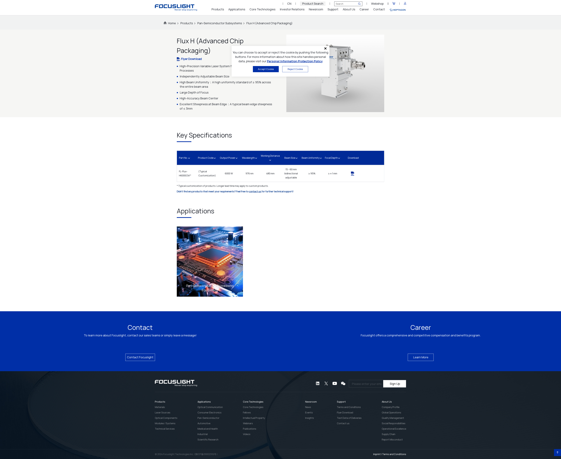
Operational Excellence (394, 428)
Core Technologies (262, 9)
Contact (379, 9)
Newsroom (316, 9)
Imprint (377, 454)
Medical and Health (208, 428)
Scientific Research (208, 439)
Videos (246, 434)
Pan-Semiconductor (208, 418)
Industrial (203, 434)
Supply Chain (388, 434)
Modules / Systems (165, 423)
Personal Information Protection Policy (295, 61)
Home (172, 23)
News (308, 407)
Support (333, 9)
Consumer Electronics (209, 412)
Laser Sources (162, 412)
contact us (255, 191)
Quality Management (393, 418)
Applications (236, 9)
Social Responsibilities (393, 423)
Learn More (420, 357)
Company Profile (390, 407)
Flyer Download (191, 59)
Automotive (204, 423)
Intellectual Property (254, 418)
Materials (160, 407)
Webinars (248, 423)
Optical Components (166, 418)
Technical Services (165, 428)
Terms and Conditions (349, 407)
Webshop (377, 4)
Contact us (343, 423)
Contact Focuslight (140, 357)
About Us (349, 9)
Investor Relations (292, 9)
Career (364, 9)
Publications (249, 428)
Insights (309, 418)
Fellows (247, 412)
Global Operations (391, 412)
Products (218, 9)
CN (289, 4)
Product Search (312, 4)
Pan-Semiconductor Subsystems (219, 23)
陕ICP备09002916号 (205, 454)
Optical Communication (210, 407)
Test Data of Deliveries (349, 418)
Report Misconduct (392, 439)
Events (309, 412)
